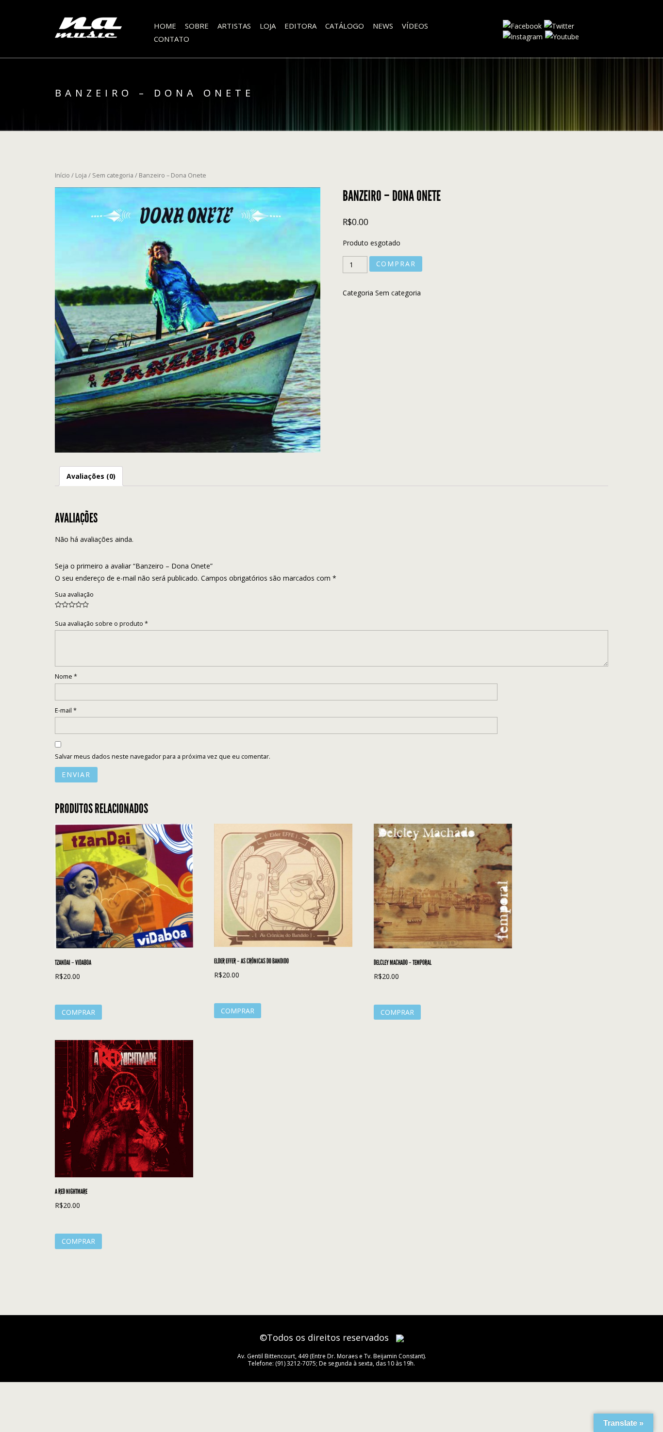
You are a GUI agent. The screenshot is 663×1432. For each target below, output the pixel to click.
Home (165, 26)
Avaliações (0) (91, 476)
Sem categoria (112, 175)
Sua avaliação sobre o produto (101, 623)
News (383, 26)
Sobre (197, 26)
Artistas (234, 26)
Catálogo (344, 26)
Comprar (396, 263)
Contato (171, 39)
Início (62, 175)
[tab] (91, 476)
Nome (66, 676)
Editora (300, 26)
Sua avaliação (74, 594)
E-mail (66, 710)
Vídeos (415, 26)
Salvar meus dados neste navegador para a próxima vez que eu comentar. (162, 756)
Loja (268, 26)
